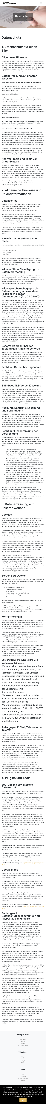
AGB (23, 1074)
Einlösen (23, 1043)
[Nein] (43, 1094)
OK (23, 1100)
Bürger (23, 1057)
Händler (23, 1059)
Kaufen (23, 1041)
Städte (23, 1063)
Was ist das (23, 1039)
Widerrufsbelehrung (23, 1078)
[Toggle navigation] (41, 3)
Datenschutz (23, 1076)
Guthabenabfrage (23, 1045)
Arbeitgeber (23, 1061)
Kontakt (23, 1080)
